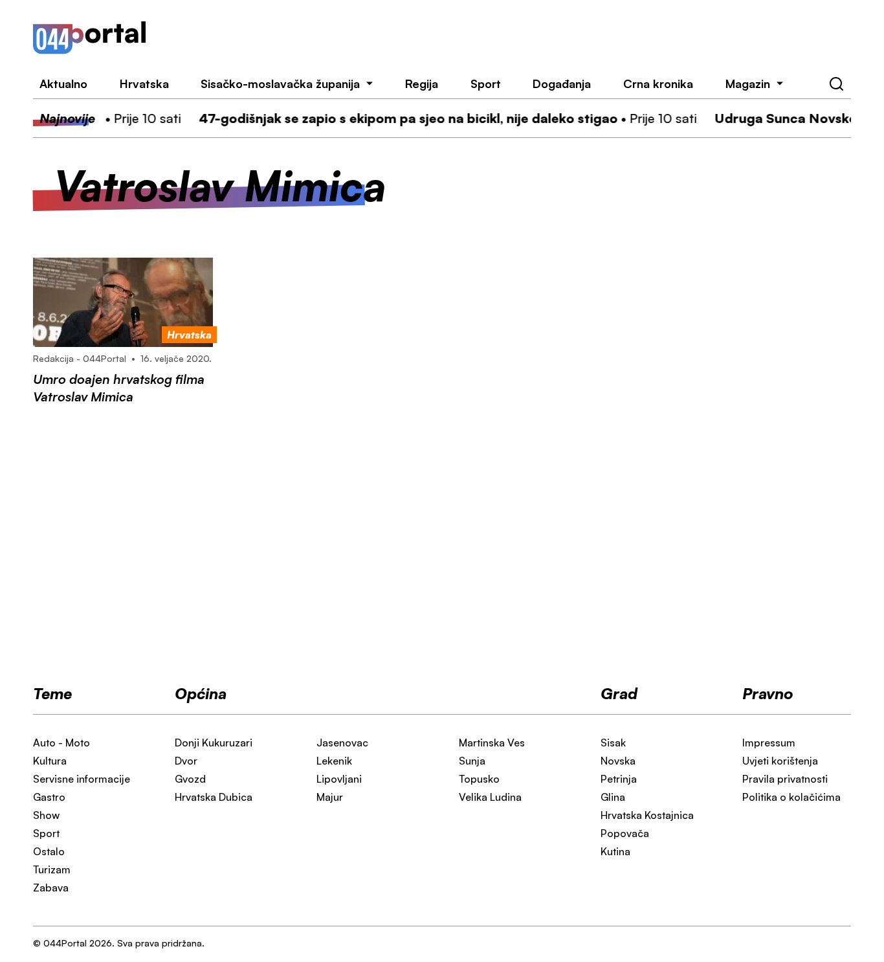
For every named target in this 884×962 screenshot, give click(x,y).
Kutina (615, 851)
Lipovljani (339, 778)
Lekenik (334, 760)
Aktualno (63, 83)
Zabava (51, 887)
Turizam (52, 869)
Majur (329, 796)
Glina (613, 796)
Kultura (50, 760)
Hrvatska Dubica (213, 796)
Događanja (562, 83)
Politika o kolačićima (791, 796)
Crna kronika (658, 83)
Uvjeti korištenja (780, 760)
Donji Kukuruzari (213, 742)
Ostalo (49, 851)
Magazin (747, 83)
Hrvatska (144, 83)
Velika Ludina (490, 796)
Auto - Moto (61, 742)
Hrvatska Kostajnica (647, 815)
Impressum (768, 742)
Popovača (625, 833)
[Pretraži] (837, 84)
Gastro (49, 796)
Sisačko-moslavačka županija (280, 83)
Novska (618, 760)
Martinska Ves (492, 742)
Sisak (613, 742)
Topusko (479, 778)
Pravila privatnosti (785, 778)
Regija (421, 83)
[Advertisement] (515, 37)
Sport (485, 83)
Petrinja (619, 778)
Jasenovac (342, 742)
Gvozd (190, 778)
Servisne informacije (81, 778)
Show (46, 815)
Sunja (472, 760)
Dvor (186, 760)
